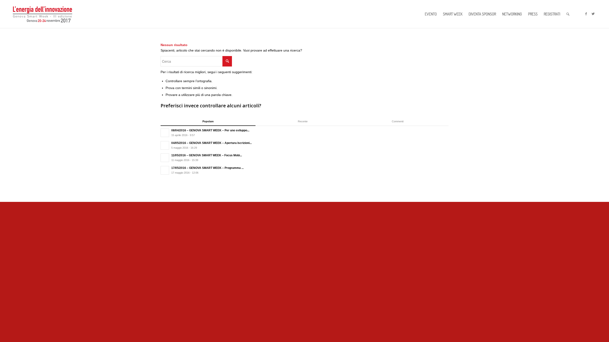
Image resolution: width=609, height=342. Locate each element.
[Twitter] (593, 13)
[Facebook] (586, 13)
